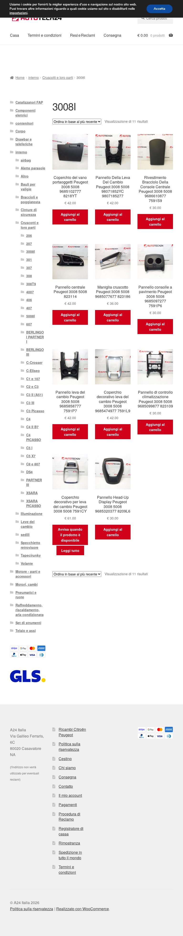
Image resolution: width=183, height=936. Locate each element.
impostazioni (18, 13)
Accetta (159, 8)
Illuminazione (31, 513)
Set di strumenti (28, 622)
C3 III (30, 402)
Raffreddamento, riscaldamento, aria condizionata (29, 610)
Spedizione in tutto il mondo (70, 855)
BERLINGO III (35, 352)
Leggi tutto (70, 550)
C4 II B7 (32, 426)
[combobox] (155, 18)
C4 (28, 419)
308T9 (31, 283)
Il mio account (70, 795)
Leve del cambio (28, 524)
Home (20, 77)
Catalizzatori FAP (29, 102)
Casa (14, 35)
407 (29, 307)
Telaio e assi (25, 630)
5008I (30, 316)
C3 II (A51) (34, 394)
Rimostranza (69, 843)
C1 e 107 (33, 378)
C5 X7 (31, 455)
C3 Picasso (35, 410)
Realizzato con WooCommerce (82, 908)
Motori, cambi (26, 584)
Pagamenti (68, 804)
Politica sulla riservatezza (69, 746)
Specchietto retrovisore (30, 545)
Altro (25, 176)
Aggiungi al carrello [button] (70, 217)
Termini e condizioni (44, 35)
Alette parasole (33, 168)
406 (29, 299)
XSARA (32, 492)
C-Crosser (34, 362)
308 (29, 275)
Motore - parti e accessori (27, 574)
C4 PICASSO (33, 437)
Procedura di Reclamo (69, 816)
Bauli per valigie (28, 186)
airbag (26, 160)
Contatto (66, 786)
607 (29, 324)
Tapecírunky (31, 555)
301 (29, 259)
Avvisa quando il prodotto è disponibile (70, 534)
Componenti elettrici (25, 112)
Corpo (20, 131)
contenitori (24, 123)
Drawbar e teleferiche (24, 141)
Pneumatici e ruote (25, 595)
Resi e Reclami (82, 35)
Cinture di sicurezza (29, 212)
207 (29, 243)
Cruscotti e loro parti (57, 77)
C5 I (29, 447)
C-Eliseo (33, 370)
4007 (30, 292)
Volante (27, 563)
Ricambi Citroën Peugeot (72, 732)
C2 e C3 (32, 386)
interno (33, 77)
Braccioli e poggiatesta (30, 199)
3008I (30, 251)
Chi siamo (67, 767)
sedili (25, 534)
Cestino (65, 758)
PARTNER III (34, 482)
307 (29, 267)
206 (29, 235)
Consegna (112, 35)
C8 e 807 (33, 464)
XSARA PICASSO (33, 503)
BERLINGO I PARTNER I (35, 337)
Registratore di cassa (71, 831)
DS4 (29, 471)
